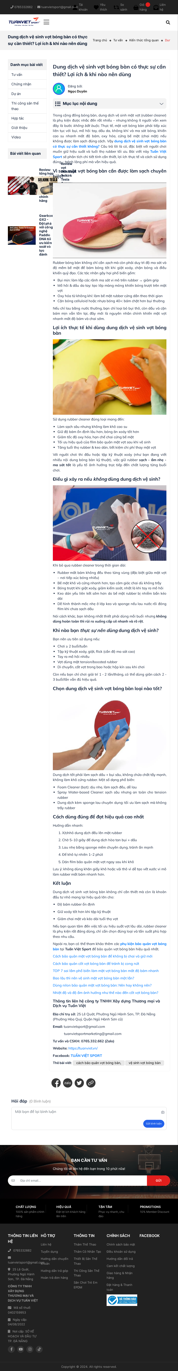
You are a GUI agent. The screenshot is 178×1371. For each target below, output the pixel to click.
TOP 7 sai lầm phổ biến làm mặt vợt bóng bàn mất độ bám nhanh (106, 971)
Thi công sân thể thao (25, 106)
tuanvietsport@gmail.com (23, 1262)
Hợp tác (17, 118)
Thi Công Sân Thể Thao (86, 1273)
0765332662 (22, 1250)
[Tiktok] (39, 1349)
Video (16, 137)
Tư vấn (118, 40)
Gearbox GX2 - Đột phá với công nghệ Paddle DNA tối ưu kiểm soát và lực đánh (46, 235)
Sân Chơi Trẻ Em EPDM (85, 1285)
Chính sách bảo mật (121, 1244)
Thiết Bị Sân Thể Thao (85, 1261)
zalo (67, 1083)
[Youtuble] (20, 1349)
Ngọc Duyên (77, 91)
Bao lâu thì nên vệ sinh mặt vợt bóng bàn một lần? (93, 978)
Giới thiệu (19, 127)
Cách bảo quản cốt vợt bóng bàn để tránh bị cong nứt (96, 963)
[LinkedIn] (90, 1083)
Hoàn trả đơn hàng (54, 1277)
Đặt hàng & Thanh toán (119, 1287)
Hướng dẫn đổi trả (120, 1259)
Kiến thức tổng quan (144, 40)
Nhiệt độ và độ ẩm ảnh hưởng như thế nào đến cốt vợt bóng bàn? (105, 992)
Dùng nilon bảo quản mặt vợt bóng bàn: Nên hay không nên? (102, 985)
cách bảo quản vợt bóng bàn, (98, 1063)
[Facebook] (56, 1083)
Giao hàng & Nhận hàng (120, 1275)
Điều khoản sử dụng (121, 1251)
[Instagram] (29, 1349)
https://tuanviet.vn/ (83, 1048)
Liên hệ (46, 1244)
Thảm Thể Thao (85, 1244)
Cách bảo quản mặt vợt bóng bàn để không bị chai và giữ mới (103, 956)
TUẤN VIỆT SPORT (86, 1055)
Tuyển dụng (49, 1251)
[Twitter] (79, 1083)
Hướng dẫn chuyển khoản (54, 1261)
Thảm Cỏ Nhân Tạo (87, 1251)
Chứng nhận (21, 84)
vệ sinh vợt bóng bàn (145, 1063)
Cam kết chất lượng (121, 1266)
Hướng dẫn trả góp (54, 1271)
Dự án (16, 94)
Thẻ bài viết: (62, 1063)
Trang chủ (100, 40)
